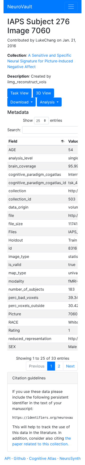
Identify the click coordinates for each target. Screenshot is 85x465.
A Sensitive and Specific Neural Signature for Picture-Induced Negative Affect (40, 61)
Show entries (42, 120)
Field (12, 141)
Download (20, 102)
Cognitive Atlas (43, 458)
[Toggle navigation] (71, 6)
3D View (43, 93)
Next (70, 366)
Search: (14, 129)
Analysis (48, 102)
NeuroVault (19, 6)
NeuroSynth (70, 458)
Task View (19, 93)
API (7, 458)
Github (20, 458)
